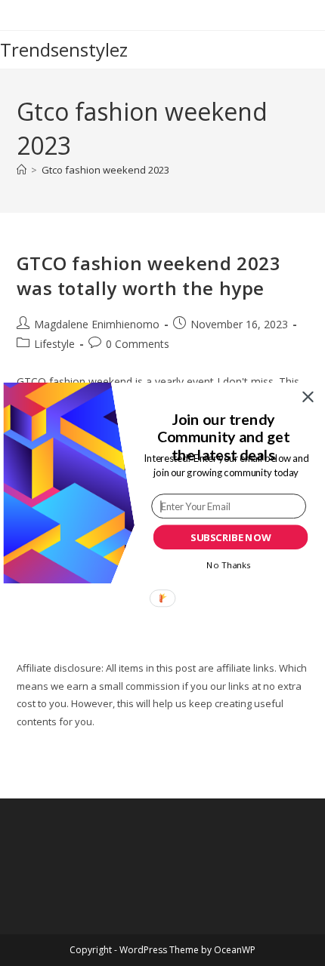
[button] (223, 437)
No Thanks (228, 564)
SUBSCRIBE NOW (230, 537)
